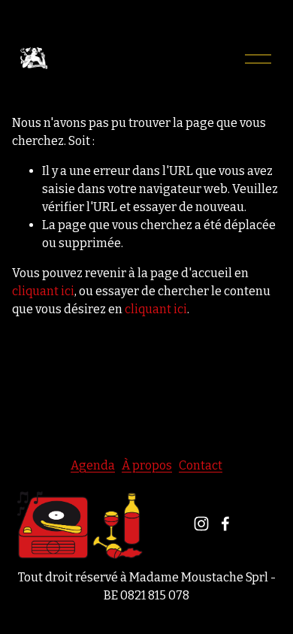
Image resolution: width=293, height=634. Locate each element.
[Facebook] (225, 523)
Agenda (93, 465)
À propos (147, 465)
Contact (200, 465)
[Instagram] (201, 523)
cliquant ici (43, 291)
